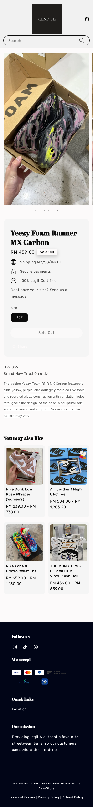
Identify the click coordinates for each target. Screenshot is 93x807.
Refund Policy (73, 797)
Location (19, 709)
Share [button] (22, 347)
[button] (6, 19)
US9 (19, 317)
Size (14, 308)
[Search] (81, 40)
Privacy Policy (49, 797)
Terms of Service (22, 797)
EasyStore (46, 788)
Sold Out (46, 333)
